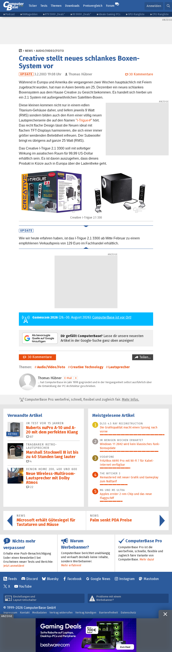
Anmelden (154, 6)
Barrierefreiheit (108, 612)
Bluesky (53, 579)
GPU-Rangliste (136, 14)
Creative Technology (86, 367)
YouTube (25, 586)
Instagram (127, 579)
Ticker (33, 6)
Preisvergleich (92, 6)
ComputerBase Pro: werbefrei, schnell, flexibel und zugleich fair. (81, 399)
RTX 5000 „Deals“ (55, 14)
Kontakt (25, 612)
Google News (100, 579)
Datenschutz (128, 612)
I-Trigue (82, 120)
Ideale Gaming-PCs (109, 14)
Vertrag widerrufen (61, 612)
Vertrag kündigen (85, 612)
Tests (43, 6)
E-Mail (68, 378)
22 (31, 487)
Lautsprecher (119, 367)
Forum (110, 6)
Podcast (10, 14)
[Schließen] (165, 614)
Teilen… (144, 357)
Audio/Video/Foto (50, 51)
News (29, 51)
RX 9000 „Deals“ (82, 14)
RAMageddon (30, 14)
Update (26, 74)
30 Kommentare (39, 357)
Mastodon (151, 579)
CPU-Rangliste (160, 14)
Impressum (10, 612)
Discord (32, 579)
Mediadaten (39, 612)
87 (31, 437)
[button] (168, 6)
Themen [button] (56, 6)
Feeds (12, 579)
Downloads (72, 6)
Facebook (74, 579)
